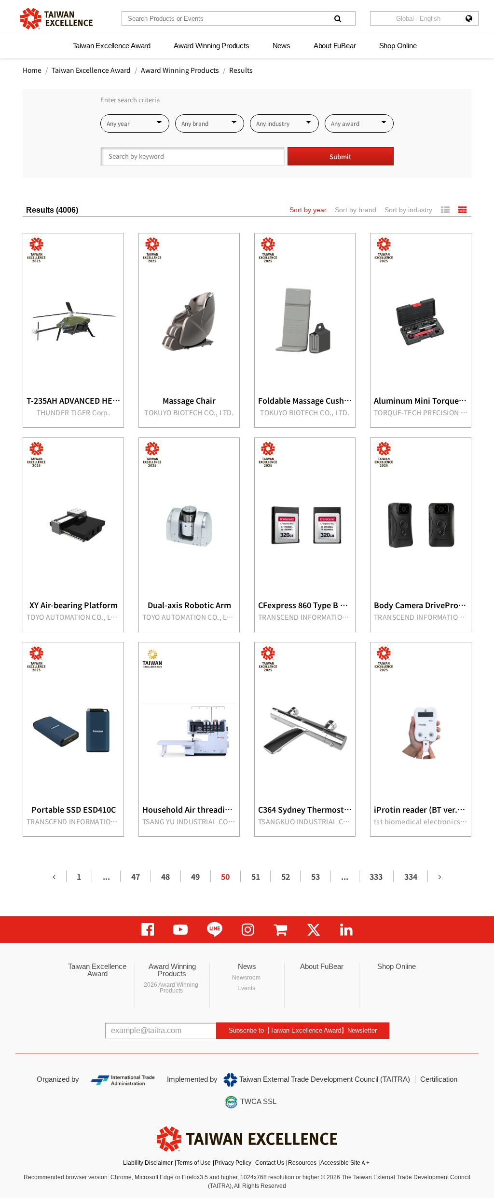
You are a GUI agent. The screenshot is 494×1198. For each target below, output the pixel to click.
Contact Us (269, 1162)
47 (135, 876)
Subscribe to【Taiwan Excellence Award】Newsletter (303, 1030)
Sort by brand (355, 210)
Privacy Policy (233, 1162)
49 (195, 876)
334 (410, 876)
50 (225, 876)
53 (315, 876)
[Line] (214, 929)
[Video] (180, 929)
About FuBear (335, 45)
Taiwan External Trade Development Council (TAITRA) (323, 1079)
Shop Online (398, 45)
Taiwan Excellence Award (112, 45)
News (281, 45)
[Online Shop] (280, 929)
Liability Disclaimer (148, 1162)
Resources (302, 1162)
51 (255, 876)
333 (376, 876)
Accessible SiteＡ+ (345, 1162)
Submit (340, 156)
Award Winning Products (211, 45)
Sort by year (308, 210)
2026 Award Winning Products (171, 988)
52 (285, 876)
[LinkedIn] (346, 929)
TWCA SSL (257, 1101)
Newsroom (246, 977)
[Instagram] (248, 929)
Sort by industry (408, 210)
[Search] (337, 18)
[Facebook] (147, 929)
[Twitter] (313, 929)
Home (32, 70)
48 (165, 876)
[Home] (56, 18)
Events (246, 988)
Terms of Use (194, 1162)
